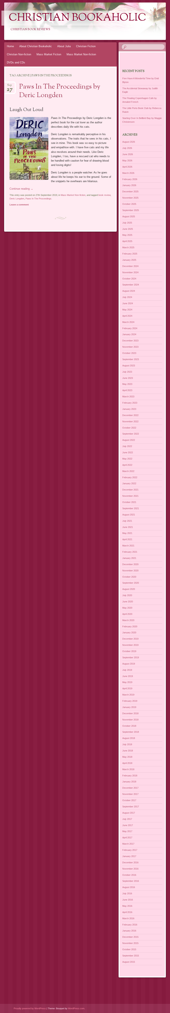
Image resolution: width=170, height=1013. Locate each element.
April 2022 (127, 465)
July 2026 (127, 148)
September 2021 (130, 508)
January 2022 (129, 483)
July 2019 (127, 670)
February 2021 (129, 552)
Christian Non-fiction (19, 54)
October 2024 (129, 278)
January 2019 (129, 707)
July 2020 (127, 595)
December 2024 (130, 266)
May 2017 (127, 831)
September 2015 (130, 955)
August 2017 (128, 813)
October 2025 (129, 204)
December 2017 (130, 788)
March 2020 (128, 620)
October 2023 (129, 353)
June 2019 (127, 676)
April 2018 (127, 763)
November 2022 (130, 421)
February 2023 (129, 402)
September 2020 (130, 583)
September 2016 (130, 881)
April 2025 (127, 241)
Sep (10, 86)
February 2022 (129, 477)
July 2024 (127, 297)
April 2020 (127, 614)
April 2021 (127, 539)
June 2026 (127, 154)
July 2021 (127, 521)
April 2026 (127, 167)
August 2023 (128, 365)
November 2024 (130, 272)
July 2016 (127, 893)
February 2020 (129, 626)
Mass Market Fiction (48, 54)
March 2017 (128, 844)
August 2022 (128, 440)
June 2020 (127, 601)
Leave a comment (19, 204)
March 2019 (128, 694)
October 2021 (129, 502)
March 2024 (128, 322)
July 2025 (127, 222)
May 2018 (127, 757)
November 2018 (130, 719)
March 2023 (128, 396)
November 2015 (130, 943)
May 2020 (127, 608)
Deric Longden (17, 198)
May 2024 (127, 309)
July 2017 (127, 819)
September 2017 (130, 806)
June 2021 (127, 527)
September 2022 (130, 433)
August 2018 (128, 738)
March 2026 (128, 173)
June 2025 (127, 229)
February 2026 (129, 179)
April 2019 (127, 688)
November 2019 (130, 645)
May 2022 (127, 458)
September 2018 (130, 732)
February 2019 (129, 701)
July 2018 (127, 744)
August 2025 (128, 216)
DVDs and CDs (16, 62)
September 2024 (130, 284)
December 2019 (130, 638)
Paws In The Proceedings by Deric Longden (59, 91)
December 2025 (130, 191)
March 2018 (128, 769)
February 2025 (129, 253)
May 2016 (127, 906)
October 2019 (129, 651)
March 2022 (128, 471)
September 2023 (130, 359)
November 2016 (130, 868)
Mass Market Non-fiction (81, 54)
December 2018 (130, 713)
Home (10, 46)
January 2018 (129, 781)
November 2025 (130, 197)
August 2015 (128, 962)
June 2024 (127, 303)
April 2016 (127, 912)
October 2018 (129, 726)
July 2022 (127, 446)
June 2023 (127, 378)
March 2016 (128, 918)
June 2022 (127, 452)
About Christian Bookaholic (35, 46)
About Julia (64, 46)
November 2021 (130, 496)
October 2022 (129, 427)
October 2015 (129, 949)
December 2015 (130, 937)
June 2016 (127, 899)
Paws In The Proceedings (38, 198)
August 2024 (128, 291)
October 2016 (129, 875)
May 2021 (127, 533)
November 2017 (130, 794)
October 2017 (129, 800)
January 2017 (129, 856)
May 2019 (127, 682)
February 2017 (129, 850)
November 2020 (130, 570)
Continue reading (21, 188)
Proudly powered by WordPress (30, 1008)
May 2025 (127, 235)
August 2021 (128, 514)
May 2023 (127, 384)
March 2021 (128, 545)
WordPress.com (76, 1008)
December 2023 (130, 340)
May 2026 (127, 160)
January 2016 (129, 930)
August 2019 (128, 663)
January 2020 (129, 632)
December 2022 (130, 415)
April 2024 (127, 316)
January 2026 (129, 185)
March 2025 (128, 247)
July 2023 (127, 372)
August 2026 (128, 142)
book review (104, 195)
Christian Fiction (86, 46)
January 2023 (129, 409)
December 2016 (130, 862)
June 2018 (127, 750)
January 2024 (129, 334)
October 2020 (129, 577)
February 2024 (129, 328)
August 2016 (128, 887)
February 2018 (129, 775)
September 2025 (130, 210)
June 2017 (127, 825)
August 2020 (128, 589)
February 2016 (129, 924)
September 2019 (130, 657)
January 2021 (129, 558)
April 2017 (127, 837)
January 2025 (129, 260)
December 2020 (130, 564)
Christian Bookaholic (77, 18)
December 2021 (130, 489)
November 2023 (130, 347)
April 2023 (127, 390)
